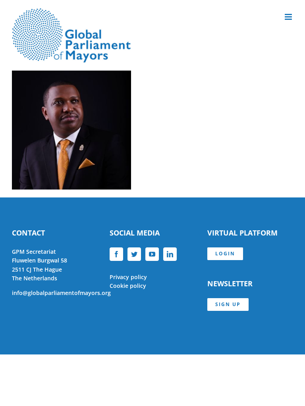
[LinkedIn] (170, 254)
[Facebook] (116, 254)
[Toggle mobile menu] (289, 17)
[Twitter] (134, 254)
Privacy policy (128, 277)
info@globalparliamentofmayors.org (61, 293)
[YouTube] (152, 254)
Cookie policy (128, 285)
